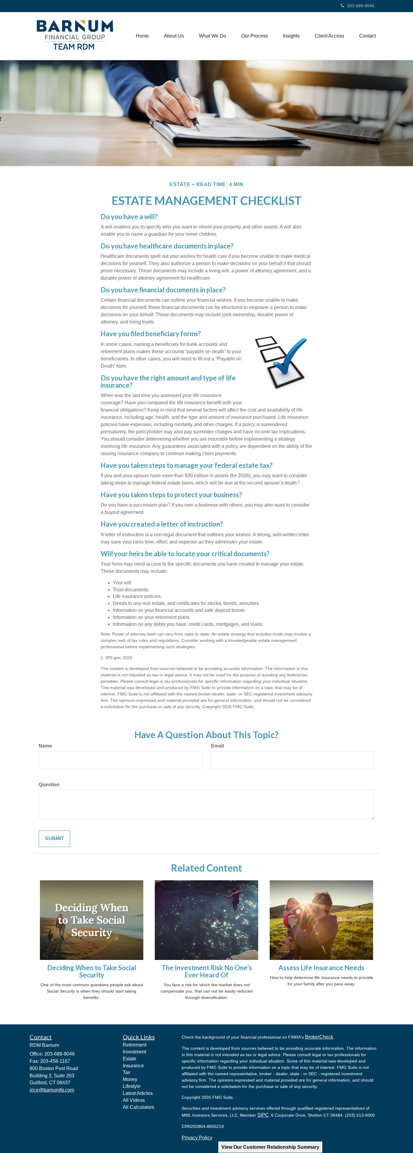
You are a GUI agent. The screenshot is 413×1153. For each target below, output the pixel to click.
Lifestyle (132, 1086)
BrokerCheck (319, 1037)
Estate (129, 1058)
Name (45, 745)
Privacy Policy (197, 1137)
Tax (126, 1072)
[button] (173, 36)
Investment (134, 1051)
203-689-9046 (360, 5)
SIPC (263, 1115)
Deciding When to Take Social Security (91, 971)
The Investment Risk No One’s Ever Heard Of (206, 971)
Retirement (134, 1044)
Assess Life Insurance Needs (321, 968)
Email (217, 745)
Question (49, 784)
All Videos (134, 1100)
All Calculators (138, 1107)
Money (130, 1079)
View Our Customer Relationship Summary (270, 1147)
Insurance (133, 1065)
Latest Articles (138, 1093)
